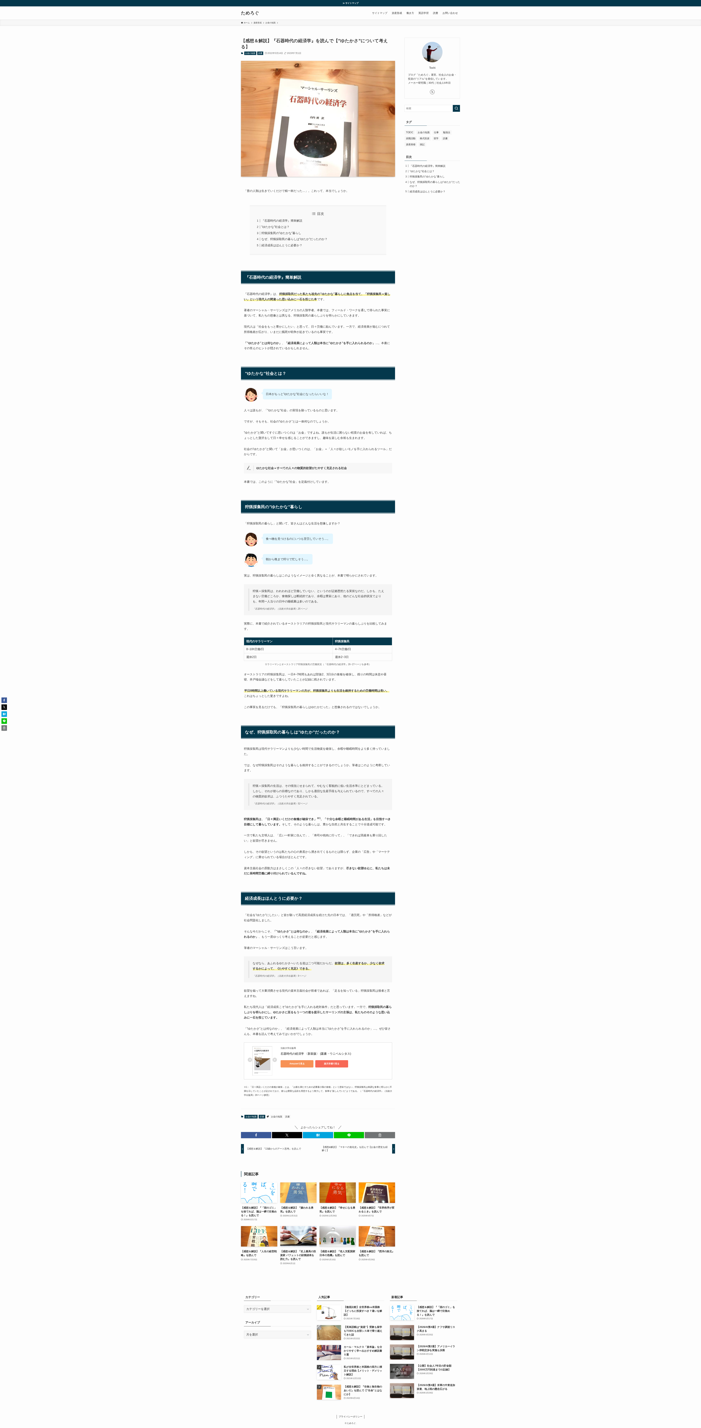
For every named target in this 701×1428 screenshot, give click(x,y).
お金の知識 (250, 53)
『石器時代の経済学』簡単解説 (281, 220)
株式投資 (424, 138)
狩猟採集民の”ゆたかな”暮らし (281, 233)
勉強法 (446, 132)
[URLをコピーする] (380, 1135)
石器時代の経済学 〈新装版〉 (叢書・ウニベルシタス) (316, 1053)
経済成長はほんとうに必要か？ (281, 245)
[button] (256, 1135)
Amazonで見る (297, 1063)
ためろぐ (250, 13)
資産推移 (410, 144)
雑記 (422, 144)
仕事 (436, 132)
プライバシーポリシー (350, 1416)
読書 (260, 53)
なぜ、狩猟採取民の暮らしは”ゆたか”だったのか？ (294, 239)
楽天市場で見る (331, 1063)
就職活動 (410, 138)
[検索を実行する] (456, 108)
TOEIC (409, 132)
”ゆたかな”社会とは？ (275, 226)
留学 (436, 138)
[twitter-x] (432, 92)
